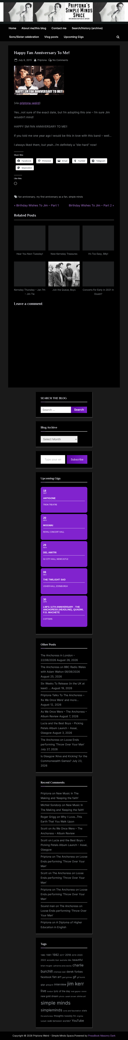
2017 (62, 955)
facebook (46, 977)
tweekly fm (70, 1016)
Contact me (59, 28)
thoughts (59, 1016)
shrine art (81, 996)
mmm (84, 991)
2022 (43, 960)
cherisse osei (60, 972)
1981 (49, 954)
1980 (43, 955)
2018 (68, 954)
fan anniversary (26, 196)
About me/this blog (34, 28)
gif (74, 977)
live (43, 991)
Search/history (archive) (87, 28)
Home (12, 28)
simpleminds (51, 1010)
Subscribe (77, 459)
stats (84, 1010)
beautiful (77, 959)
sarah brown (70, 996)
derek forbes (74, 971)
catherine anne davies (62, 966)
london (50, 991)
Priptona (42, 59)
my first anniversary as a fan (51, 196)
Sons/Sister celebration (24, 36)
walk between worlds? (59, 1021)
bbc (70, 960)
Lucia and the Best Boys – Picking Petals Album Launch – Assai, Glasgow (62, 728)
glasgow (49, 985)
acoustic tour (53, 960)
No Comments (60, 60)
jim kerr (75, 984)
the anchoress (47, 1016)
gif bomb (81, 977)
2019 (74, 955)
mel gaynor (76, 991)
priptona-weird (30, 103)
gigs (43, 984)
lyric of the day (62, 991)
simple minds (76, 196)
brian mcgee (46, 965)
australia (63, 960)
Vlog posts (51, 36)
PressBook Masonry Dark (102, 1035)
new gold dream (49, 996)
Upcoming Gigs (74, 36)
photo (61, 996)
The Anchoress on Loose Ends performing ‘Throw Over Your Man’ (64, 861)
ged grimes (67, 977)
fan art (56, 977)
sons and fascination (72, 1011)
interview (60, 984)
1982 (55, 954)
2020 (79, 955)
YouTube (78, 1020)
